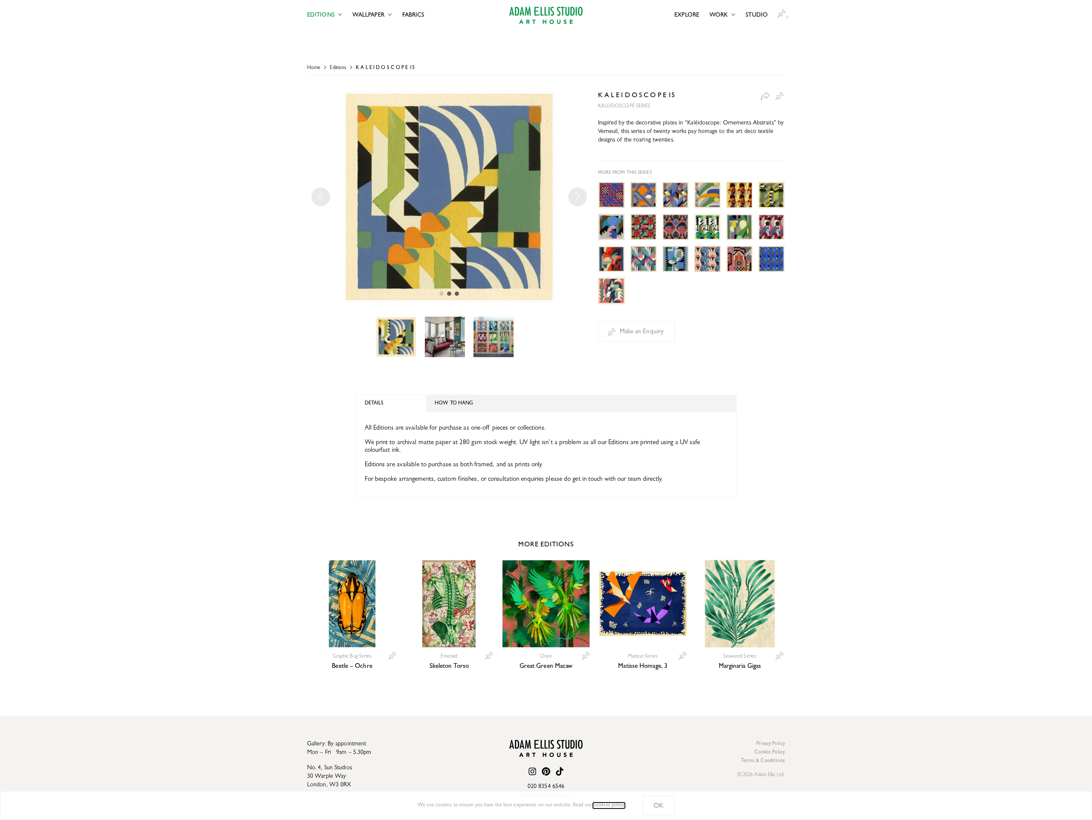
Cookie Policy (770, 752)
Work (718, 15)
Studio (757, 15)
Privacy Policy (770, 744)
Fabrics (413, 15)
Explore (686, 15)
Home (313, 68)
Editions (320, 15)
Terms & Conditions (763, 761)
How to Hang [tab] (454, 403)
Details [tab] (374, 403)
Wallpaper (368, 15)
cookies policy (608, 805)
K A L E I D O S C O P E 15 (385, 68)
